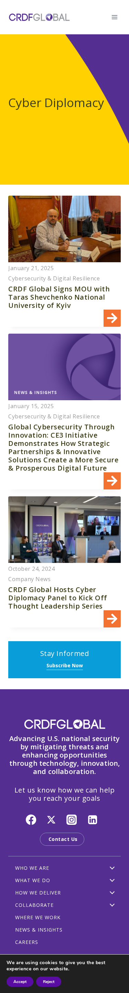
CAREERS (26, 942)
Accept (19, 981)
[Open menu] (114, 17)
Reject (48, 981)
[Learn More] (64, 261)
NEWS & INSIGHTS (39, 929)
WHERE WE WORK (38, 917)
